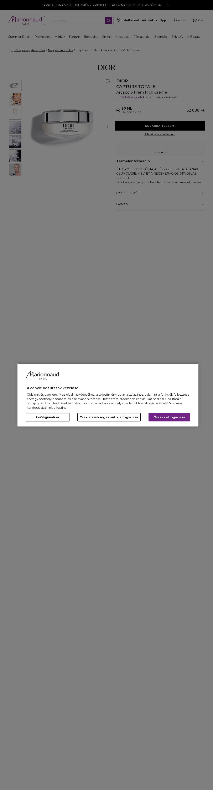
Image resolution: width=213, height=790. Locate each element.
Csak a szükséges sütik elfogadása (109, 417)
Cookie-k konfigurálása (47, 417)
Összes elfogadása (169, 417)
